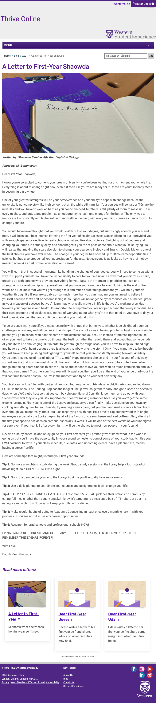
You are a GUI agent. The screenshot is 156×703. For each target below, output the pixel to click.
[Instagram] (142, 668)
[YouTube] (150, 668)
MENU (8, 45)
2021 (25, 55)
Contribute (68, 682)
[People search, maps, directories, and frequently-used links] (143, 5)
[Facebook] (134, 668)
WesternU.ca (121, 4)
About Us (68, 675)
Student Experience (73, 686)
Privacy (5, 682)
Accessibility (52, 682)
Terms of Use (36, 682)
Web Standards (19, 682)
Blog (16, 55)
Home (7, 55)
